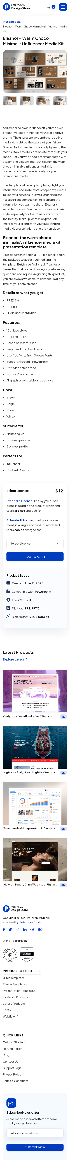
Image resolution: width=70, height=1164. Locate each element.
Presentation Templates (19, 990)
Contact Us (10, 1061)
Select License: (17, 490)
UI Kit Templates (14, 978)
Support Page (12, 1068)
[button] (51, 6)
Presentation (11, 21)
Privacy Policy (12, 1074)
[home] (16, 7)
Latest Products (14, 1003)
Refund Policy (12, 1048)
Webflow (9, 1016)
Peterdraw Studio (31, 922)
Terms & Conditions (16, 1080)
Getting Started (14, 1042)
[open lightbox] (35, 71)
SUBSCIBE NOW (35, 1147)
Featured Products (15, 997)
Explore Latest (15, 659)
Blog (6, 1055)
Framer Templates (15, 984)
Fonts (7, 1010)
